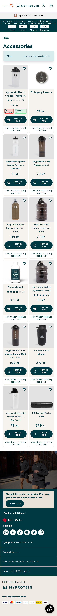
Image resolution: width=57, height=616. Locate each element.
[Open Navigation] (5, 6)
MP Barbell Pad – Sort (41, 415)
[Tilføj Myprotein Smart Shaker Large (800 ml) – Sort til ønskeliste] (24, 327)
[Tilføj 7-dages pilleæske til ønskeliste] (50, 68)
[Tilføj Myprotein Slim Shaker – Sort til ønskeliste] (50, 138)
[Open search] (12, 6)
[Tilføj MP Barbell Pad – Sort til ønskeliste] (50, 389)
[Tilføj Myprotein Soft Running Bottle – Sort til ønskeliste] (24, 200)
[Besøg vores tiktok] (20, 532)
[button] (49, 608)
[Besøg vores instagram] (6, 532)
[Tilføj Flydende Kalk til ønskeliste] (24, 263)
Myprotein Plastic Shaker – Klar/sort (15, 94)
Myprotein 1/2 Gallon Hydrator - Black (41, 228)
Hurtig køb (18, 119)
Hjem (6, 37)
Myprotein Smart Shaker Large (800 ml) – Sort (15, 354)
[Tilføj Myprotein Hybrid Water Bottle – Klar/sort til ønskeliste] (24, 389)
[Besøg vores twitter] (34, 532)
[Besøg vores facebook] (13, 532)
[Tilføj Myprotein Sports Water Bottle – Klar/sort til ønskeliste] (24, 138)
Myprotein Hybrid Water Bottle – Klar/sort (15, 416)
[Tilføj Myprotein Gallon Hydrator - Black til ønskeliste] (50, 263)
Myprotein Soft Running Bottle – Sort (15, 228)
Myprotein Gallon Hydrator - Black (41, 289)
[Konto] (43, 6)
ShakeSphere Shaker (41, 352)
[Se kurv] (51, 6)
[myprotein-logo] (28, 6)
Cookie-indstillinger (15, 513)
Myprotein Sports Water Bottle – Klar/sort (15, 165)
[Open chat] (41, 532)
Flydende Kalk (16, 287)
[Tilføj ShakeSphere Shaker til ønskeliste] (50, 327)
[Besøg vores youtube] (27, 532)
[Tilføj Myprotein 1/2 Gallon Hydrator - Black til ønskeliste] (50, 200)
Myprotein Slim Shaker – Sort (41, 163)
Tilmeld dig (14, 503)
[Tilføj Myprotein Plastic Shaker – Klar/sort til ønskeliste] (24, 68)
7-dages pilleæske (41, 92)
